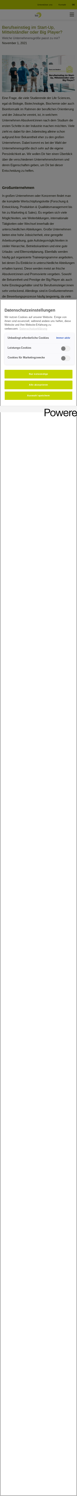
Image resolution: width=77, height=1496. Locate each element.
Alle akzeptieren (38, 384)
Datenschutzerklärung (33, 328)
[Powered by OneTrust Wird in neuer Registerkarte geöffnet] (59, 409)
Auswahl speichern (38, 395)
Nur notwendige (38, 374)
